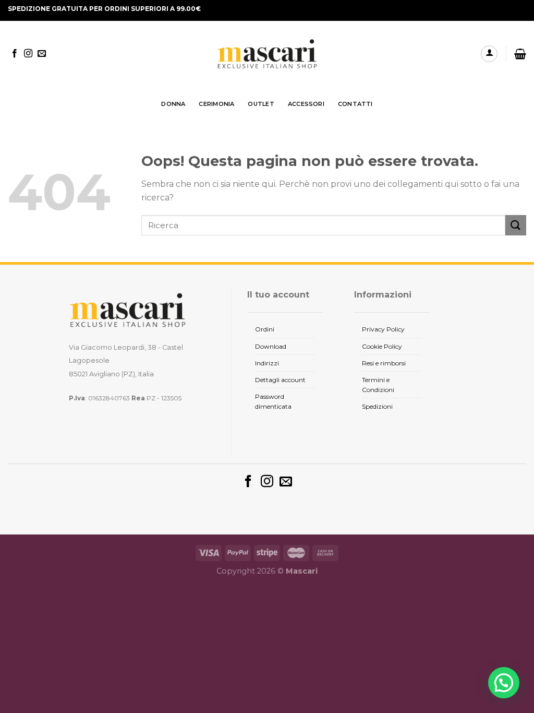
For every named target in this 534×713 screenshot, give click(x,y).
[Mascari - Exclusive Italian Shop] (267, 54)
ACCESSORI (306, 104)
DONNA (173, 104)
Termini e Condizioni (378, 385)
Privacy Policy (383, 329)
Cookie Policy (382, 346)
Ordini (264, 329)
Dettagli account (280, 380)
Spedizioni (377, 406)
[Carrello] (520, 53)
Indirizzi (267, 363)
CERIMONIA (216, 104)
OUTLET (261, 104)
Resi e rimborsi (384, 363)
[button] (503, 682)
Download (270, 346)
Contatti (355, 104)
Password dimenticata (273, 401)
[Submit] (515, 225)
